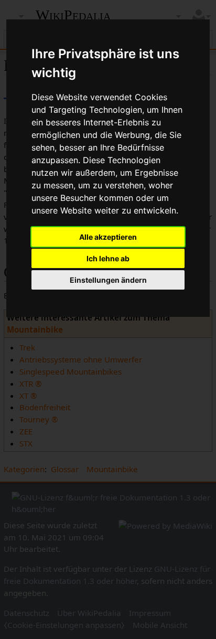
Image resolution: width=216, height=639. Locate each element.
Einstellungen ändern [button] (108, 279)
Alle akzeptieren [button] (108, 236)
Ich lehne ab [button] (108, 258)
